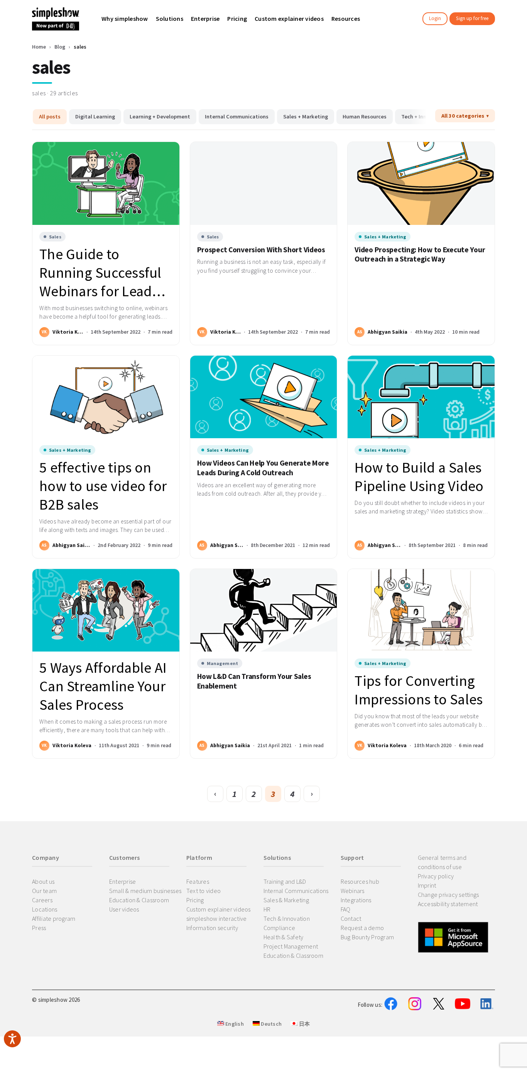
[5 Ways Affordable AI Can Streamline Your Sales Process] (105, 610)
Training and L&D (285, 881)
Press (39, 928)
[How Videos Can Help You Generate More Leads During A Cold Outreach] (263, 397)
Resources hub (360, 881)
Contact (351, 918)
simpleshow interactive (216, 918)
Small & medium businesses (145, 891)
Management (222, 663)
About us (43, 881)
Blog (59, 46)
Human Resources (365, 116)
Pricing (195, 900)
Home (39, 46)
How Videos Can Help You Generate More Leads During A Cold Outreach (263, 467)
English (234, 1023)
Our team (44, 891)
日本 (303, 1023)
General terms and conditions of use (442, 862)
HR (267, 909)
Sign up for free (472, 18)
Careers (42, 900)
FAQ (346, 909)
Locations (44, 909)
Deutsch (271, 1023)
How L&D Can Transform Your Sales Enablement (254, 681)
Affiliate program (53, 918)
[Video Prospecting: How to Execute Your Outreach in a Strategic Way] (421, 183)
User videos (124, 909)
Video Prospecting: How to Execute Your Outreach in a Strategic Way (420, 254)
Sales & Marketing (286, 900)
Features (197, 881)
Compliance (280, 928)
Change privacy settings (448, 894)
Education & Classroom (139, 900)
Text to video (203, 891)
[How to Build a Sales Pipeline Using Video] (421, 397)
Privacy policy (436, 876)
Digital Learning (95, 116)
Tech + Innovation (423, 116)
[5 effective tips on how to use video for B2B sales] (105, 397)
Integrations (356, 900)
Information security (212, 928)
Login (435, 18)
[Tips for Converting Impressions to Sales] (421, 610)
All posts (50, 116)
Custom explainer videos (218, 909)
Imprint (427, 885)
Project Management (291, 946)
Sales (55, 237)
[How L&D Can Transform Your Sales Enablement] (263, 610)
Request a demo (362, 928)
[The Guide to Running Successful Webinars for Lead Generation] (105, 183)
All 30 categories (462, 115)
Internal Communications (237, 116)
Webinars (353, 891)
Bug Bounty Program (367, 937)
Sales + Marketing (305, 116)
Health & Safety (284, 937)
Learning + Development (160, 116)
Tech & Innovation (287, 918)
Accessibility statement (448, 904)
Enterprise (122, 881)
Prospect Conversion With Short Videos (261, 249)
